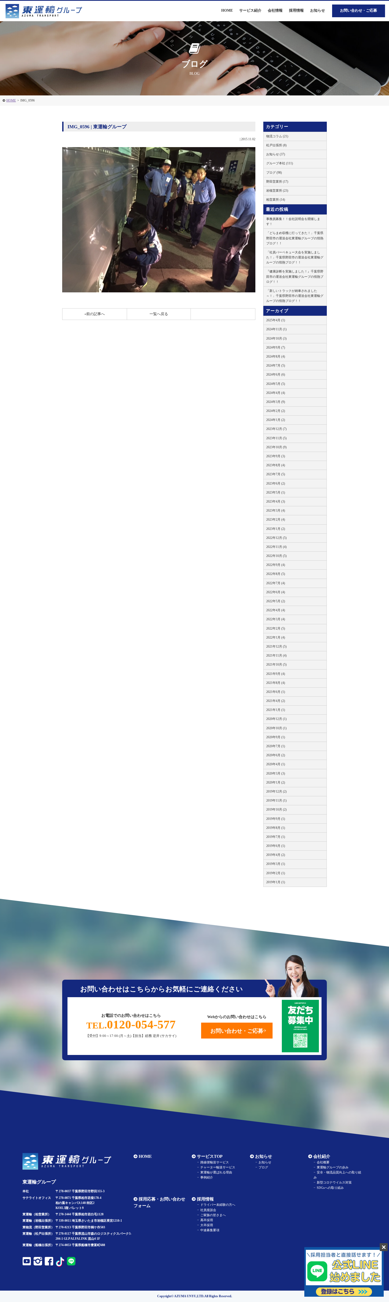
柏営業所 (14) (275, 199)
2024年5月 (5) (275, 384)
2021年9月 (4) (275, 674)
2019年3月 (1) (275, 864)
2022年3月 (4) (275, 619)
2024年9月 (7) (275, 347)
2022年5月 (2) (275, 601)
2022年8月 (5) (275, 574)
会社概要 (323, 1162)
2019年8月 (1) (275, 828)
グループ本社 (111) (279, 163)
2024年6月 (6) (275, 374)
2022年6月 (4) (275, 592)
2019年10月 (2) (276, 809)
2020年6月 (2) (275, 755)
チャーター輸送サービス (217, 1167)
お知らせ (317, 10)
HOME (11, 100)
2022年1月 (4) (275, 637)
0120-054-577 (131, 1024)
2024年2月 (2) (275, 411)
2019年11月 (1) (276, 800)
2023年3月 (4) (275, 510)
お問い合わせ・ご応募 (358, 10)
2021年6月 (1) (275, 692)
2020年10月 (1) (276, 728)
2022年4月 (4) (275, 610)
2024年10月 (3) (276, 338)
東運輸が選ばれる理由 (216, 1172)
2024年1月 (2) (275, 420)
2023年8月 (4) (275, 465)
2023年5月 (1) (275, 492)
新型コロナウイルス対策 (334, 1182)
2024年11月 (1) (276, 329)
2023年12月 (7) (276, 429)
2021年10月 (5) (276, 664)
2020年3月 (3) (275, 773)
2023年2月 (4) (275, 519)
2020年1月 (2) (275, 782)
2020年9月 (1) (275, 737)
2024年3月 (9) (275, 402)
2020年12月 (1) (276, 719)
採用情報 (205, 1199)
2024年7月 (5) (275, 365)
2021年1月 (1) (275, 710)
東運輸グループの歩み (333, 1167)
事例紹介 (206, 1177)
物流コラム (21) (277, 136)
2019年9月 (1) (275, 819)
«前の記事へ (94, 314)
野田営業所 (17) (277, 181)
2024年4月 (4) (275, 393)
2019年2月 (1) (275, 873)
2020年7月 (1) (275, 746)
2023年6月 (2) (275, 483)
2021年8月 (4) (275, 683)
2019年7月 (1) (275, 837)
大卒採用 (206, 1225)
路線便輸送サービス (214, 1162)
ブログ (263, 1167)
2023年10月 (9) (276, 447)
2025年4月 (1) (275, 320)
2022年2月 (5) (275, 628)
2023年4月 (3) (275, 501)
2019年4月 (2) (275, 855)
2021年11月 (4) (276, 655)
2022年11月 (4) (276, 547)
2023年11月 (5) (276, 438)
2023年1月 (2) (275, 529)
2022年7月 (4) (275, 583)
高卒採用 (206, 1220)
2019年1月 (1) (275, 882)
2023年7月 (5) (275, 474)
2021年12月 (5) (276, 646)
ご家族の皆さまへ (213, 1215)
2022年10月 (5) (276, 556)
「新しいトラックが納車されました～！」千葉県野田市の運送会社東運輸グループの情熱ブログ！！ (294, 296)
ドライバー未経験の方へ (217, 1205)
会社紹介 (321, 1156)
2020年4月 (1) (275, 764)
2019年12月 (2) (276, 791)
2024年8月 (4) (275, 356)
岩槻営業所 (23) (277, 190)
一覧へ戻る (159, 314)
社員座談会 (208, 1210)
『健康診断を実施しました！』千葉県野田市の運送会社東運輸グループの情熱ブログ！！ (294, 276)
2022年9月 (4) (275, 565)
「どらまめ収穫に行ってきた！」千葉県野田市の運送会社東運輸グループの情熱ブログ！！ (294, 238)
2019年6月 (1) (275, 846)
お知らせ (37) (275, 154)
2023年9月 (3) (275, 456)
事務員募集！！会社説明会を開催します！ (293, 221)
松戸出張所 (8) (276, 145)
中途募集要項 (209, 1230)
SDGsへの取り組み (330, 1188)
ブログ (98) (274, 172)
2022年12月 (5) (276, 538)
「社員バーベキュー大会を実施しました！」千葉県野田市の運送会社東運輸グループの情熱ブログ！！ (294, 257)
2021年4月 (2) (275, 701)
